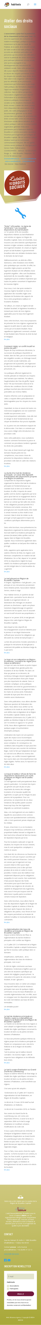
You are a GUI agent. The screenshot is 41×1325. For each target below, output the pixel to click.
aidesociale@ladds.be (13, 161)
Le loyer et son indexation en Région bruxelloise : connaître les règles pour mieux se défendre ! (20, 661)
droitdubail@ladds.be (11, 159)
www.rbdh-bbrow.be (11, 1254)
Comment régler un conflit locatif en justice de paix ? (19, 347)
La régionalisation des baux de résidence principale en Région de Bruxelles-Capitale (18, 931)
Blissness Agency (15, 1317)
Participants (14, 1289)
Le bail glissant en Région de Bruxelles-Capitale (16, 579)
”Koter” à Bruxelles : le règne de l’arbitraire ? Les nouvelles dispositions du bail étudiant (17, 228)
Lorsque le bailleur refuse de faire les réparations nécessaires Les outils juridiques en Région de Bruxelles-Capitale (20, 776)
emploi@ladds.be (28, 161)
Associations (14, 1286)
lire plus (7, 339)
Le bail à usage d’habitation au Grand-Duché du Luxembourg (20, 1070)
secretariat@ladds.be (28, 159)
